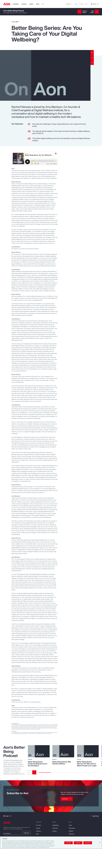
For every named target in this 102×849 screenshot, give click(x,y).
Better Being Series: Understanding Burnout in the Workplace (37, 764)
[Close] (99, 842)
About (37, 4)
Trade (70, 825)
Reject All (78, 842)
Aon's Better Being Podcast (13, 10)
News (86, 4)
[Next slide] (34, 772)
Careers (76, 4)
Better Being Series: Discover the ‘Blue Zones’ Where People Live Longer (87, 764)
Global (96, 4)
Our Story (38, 825)
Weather (71, 831)
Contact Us (68, 4)
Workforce (71, 834)
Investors (81, 4)
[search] (42, 4)
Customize (68, 842)
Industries (24, 4)
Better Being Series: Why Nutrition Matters (61, 763)
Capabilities (16, 4)
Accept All (87, 842)
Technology (72, 828)
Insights (31, 4)
